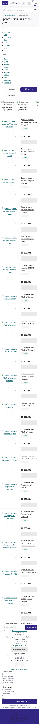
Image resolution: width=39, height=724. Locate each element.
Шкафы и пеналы (8, 683)
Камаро (6, 64)
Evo (5, 40)
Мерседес (7, 80)
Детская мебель (7, 674)
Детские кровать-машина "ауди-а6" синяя (27, 238)
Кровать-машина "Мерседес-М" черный (27, 598)
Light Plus (7, 37)
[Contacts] (29, 3)
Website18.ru (25, 705)
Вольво (6, 75)
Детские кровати (10, 15)
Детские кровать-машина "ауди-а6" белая (27, 151)
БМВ (5, 77)
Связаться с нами (8, 691)
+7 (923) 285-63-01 (20, 641)
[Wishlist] (7, 132)
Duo (5, 43)
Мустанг (7, 72)
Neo (5, 35)
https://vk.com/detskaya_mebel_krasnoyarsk (22, 664)
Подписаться (31, 627)
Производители (7, 696)
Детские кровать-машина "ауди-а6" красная (27, 180)
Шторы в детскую (8, 685)
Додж (6, 69)
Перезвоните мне (19, 646)
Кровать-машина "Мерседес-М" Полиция (27, 514)
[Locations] (23, 3)
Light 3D (7, 32)
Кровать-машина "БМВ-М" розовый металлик (27, 376)
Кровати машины (8, 678)
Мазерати (7, 83)
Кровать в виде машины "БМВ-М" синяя (27, 267)
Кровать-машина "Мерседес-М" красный (27, 485)
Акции (4, 698)
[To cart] (29, 142)
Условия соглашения (19, 631)
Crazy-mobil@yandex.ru (19, 669)
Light (5, 50)
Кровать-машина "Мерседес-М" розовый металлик (28, 543)
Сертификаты (6, 689)
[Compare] (12, 132)
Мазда (6, 67)
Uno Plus (7, 45)
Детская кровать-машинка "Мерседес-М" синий (29, 122)
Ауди (6, 62)
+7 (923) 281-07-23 (20, 643)
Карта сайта (6, 693)
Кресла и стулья (7, 680)
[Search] (4, 10)
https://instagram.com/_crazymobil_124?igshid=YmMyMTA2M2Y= (16, 664)
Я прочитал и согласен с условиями (20, 631)
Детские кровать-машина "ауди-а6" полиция (27, 209)
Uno (5, 48)
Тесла (6, 59)
